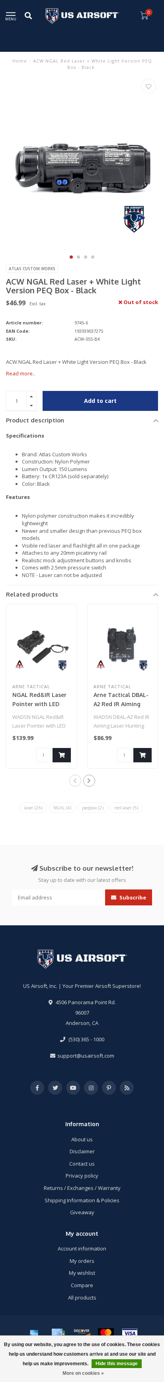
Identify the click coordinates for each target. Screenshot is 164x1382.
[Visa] (130, 1333)
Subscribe (132, 897)
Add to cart (100, 400)
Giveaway (82, 1212)
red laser (126, 808)
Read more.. (20, 373)
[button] (71, 257)
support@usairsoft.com (85, 1055)
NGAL (62, 808)
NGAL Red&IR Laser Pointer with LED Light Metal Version (39, 704)
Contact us (82, 1163)
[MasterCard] (106, 1333)
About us (82, 1139)
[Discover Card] (82, 1333)
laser (33, 808)
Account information (82, 1248)
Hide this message (117, 1363)
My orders (82, 1260)
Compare (82, 1285)
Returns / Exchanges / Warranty (82, 1188)
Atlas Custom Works (32, 268)
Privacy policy (82, 1175)
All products (82, 1297)
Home (19, 61)
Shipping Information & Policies (82, 1200)
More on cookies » (83, 1373)
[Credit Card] (58, 1333)
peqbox (92, 808)
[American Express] (34, 1333)
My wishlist (82, 1272)
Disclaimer (82, 1151)
